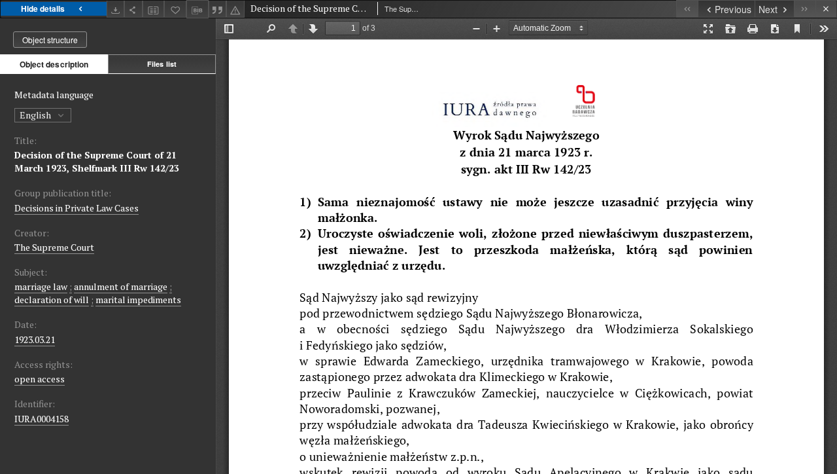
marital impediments (138, 299)
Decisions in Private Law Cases (76, 208)
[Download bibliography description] (197, 9)
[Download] (116, 9)
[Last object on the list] (804, 9)
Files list (162, 64)
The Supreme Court (54, 247)
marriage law (40, 286)
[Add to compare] (154, 9)
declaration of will (51, 299)
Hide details (43, 8)
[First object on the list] (687, 9)
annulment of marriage (120, 286)
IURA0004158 (41, 418)
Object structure (50, 39)
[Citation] (218, 9)
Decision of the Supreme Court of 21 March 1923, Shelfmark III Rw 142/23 (96, 161)
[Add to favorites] (175, 9)
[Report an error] (235, 9)
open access (39, 379)
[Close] (826, 9)
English (36, 115)
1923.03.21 (34, 339)
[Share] (133, 9)
